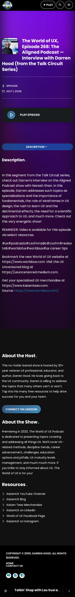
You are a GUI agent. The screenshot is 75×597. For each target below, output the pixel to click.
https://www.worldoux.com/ (36, 290)
